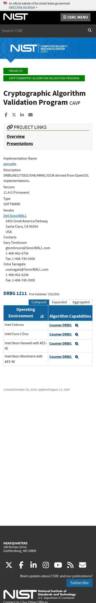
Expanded (59, 302)
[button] (76, 325)
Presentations (20, 143)
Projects (15, 71)
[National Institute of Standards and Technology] (39, 594)
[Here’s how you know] (48, 5)
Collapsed (38, 302)
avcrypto (9, 164)
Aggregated (81, 302)
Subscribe (79, 583)
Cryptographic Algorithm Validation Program (44, 78)
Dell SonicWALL (15, 216)
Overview (16, 136)
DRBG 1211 (15, 293)
